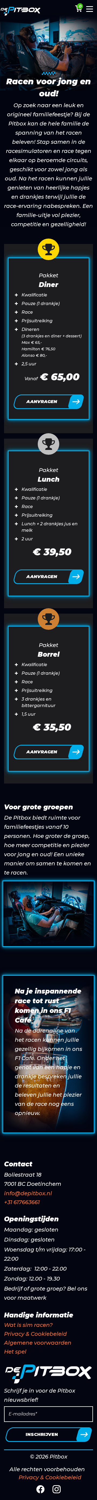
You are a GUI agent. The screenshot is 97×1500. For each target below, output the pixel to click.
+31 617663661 (22, 1202)
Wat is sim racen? (28, 1325)
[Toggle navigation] (89, 10)
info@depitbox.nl (28, 1193)
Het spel (15, 1351)
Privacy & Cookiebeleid (35, 1334)
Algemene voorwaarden (37, 1343)
